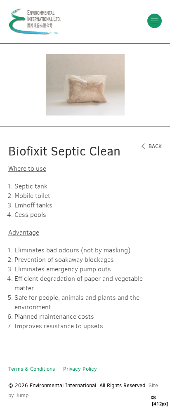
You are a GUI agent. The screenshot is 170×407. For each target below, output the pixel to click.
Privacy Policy (80, 368)
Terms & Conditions (31, 368)
